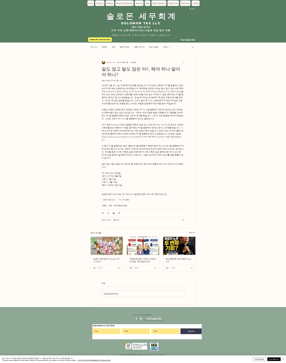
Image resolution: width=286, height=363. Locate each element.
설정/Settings (259, 359)
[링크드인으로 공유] (114, 213)
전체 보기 (192, 232)
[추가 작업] (183, 62)
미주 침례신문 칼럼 (120, 205)
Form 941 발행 (124, 200)
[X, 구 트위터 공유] (108, 213)
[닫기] (283, 359)
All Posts (93, 47)
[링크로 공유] (119, 213)
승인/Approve (274, 359)
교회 (113, 47)
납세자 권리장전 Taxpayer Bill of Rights (106, 260)
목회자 (104, 47)
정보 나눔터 (154, 47)
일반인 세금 (124, 47)
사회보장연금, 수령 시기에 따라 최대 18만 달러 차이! (143, 260)
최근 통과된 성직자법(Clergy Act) (178, 260)
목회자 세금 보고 (109, 200)
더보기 (165, 47)
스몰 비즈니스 (139, 47)
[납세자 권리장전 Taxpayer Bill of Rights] (107, 246)
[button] (193, 47)
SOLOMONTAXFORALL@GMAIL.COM (134, 355)
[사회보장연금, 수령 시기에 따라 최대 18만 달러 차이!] (143, 246)
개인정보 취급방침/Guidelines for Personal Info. (94, 360)
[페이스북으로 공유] (103, 213)
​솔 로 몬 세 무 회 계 (141, 15)
